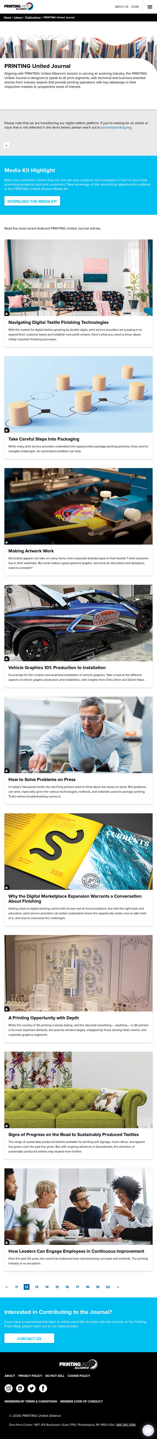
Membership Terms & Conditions (31, 1401)
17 (77, 1286)
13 (36, 1286)
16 (67, 1286)
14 (47, 1286)
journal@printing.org (116, 127)
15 (57, 1286)
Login (135, 6)
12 (27, 1286)
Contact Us (29, 1339)
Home (7, 17)
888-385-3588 (126, 1425)
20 (108, 1286)
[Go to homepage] (78, 1364)
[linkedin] (20, 1388)
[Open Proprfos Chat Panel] (148, 1430)
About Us (121, 6)
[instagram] (9, 1388)
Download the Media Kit (32, 201)
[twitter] (32, 1388)
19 (97, 1286)
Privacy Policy (30, 1376)
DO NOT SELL (54, 1376)
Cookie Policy (79, 1376)
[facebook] (43, 1388)
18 (87, 1286)
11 (16, 1286)
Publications (33, 17)
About (10, 1376)
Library (18, 17)
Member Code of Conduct (81, 1401)
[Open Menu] (150, 6)
